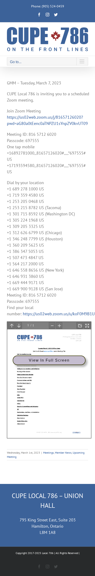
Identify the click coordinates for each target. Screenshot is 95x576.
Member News (63, 452)
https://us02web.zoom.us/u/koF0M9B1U (59, 313)
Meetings (48, 452)
